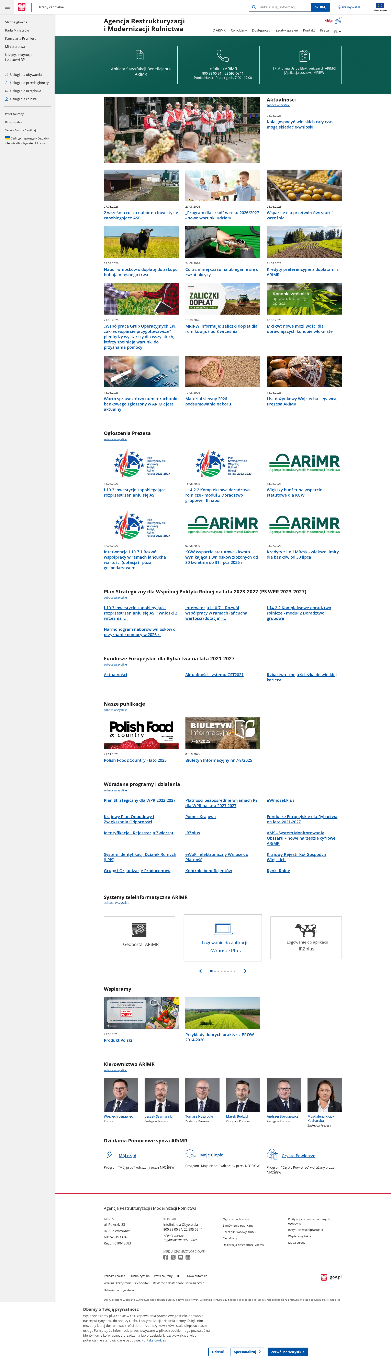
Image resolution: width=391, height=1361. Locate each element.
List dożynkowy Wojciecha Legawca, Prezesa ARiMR (302, 401)
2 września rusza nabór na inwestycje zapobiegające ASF (141, 215)
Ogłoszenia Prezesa (236, 1219)
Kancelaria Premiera (20, 38)
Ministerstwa (15, 46)
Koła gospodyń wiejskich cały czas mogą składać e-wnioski (300, 124)
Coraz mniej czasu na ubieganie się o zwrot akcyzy (221, 272)
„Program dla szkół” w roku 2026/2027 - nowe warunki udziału (222, 215)
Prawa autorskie (196, 1276)
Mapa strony (296, 1242)
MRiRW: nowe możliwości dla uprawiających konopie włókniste (300, 329)
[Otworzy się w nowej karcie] (166, 1257)
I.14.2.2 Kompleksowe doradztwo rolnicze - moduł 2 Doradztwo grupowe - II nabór (217, 495)
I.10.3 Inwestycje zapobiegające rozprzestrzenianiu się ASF (135, 492)
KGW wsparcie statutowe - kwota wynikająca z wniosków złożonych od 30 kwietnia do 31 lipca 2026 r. (221, 557)
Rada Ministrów (17, 30)
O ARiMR (219, 30)
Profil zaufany (14, 114)
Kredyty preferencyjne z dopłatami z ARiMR (303, 272)
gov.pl (336, 1282)
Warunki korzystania (118, 1283)
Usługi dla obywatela (25, 74)
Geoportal (142, 1283)
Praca (324, 30)
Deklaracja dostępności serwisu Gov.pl (179, 1283)
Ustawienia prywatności (120, 1290)
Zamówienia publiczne (238, 1225)
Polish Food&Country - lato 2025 (135, 760)
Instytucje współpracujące (306, 1230)
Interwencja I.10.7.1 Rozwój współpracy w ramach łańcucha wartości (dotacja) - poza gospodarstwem (135, 559)
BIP (179, 1276)
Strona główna (20, 22)
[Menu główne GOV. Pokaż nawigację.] (7, 7)
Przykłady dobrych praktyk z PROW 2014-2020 (219, 1037)
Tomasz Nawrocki (199, 1116)
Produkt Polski (118, 1040)
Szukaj (320, 7)
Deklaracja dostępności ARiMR (243, 1245)
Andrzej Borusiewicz (282, 1116)
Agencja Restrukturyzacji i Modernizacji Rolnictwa (144, 25)
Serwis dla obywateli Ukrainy (27, 140)
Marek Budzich (237, 1116)
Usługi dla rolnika (23, 99)
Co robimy (239, 30)
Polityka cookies (114, 1276)
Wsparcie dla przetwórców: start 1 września (300, 215)
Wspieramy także (299, 1236)
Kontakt (309, 30)
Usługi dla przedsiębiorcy (29, 83)
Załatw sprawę (287, 30)
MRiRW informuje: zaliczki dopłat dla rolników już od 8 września (221, 329)
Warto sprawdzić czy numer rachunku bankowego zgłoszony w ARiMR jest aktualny (141, 404)
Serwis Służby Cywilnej (20, 130)
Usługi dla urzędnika (25, 91)
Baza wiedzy (13, 122)
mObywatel (351, 8)
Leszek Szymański (158, 1116)
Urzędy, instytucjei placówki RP (18, 57)
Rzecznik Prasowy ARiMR (239, 1232)
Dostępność (261, 30)
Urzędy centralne (50, 7)
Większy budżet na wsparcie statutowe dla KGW (294, 492)
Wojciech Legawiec (118, 1116)
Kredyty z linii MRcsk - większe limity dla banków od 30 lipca (303, 554)
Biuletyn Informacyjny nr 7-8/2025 (218, 760)
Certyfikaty (230, 1238)
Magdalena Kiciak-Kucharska (321, 1118)
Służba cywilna (140, 1276)
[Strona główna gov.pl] (22, 7)
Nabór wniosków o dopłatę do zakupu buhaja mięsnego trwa (141, 272)
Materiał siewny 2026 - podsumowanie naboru (208, 401)
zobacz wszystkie (278, 105)
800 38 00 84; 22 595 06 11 (183, 1229)
